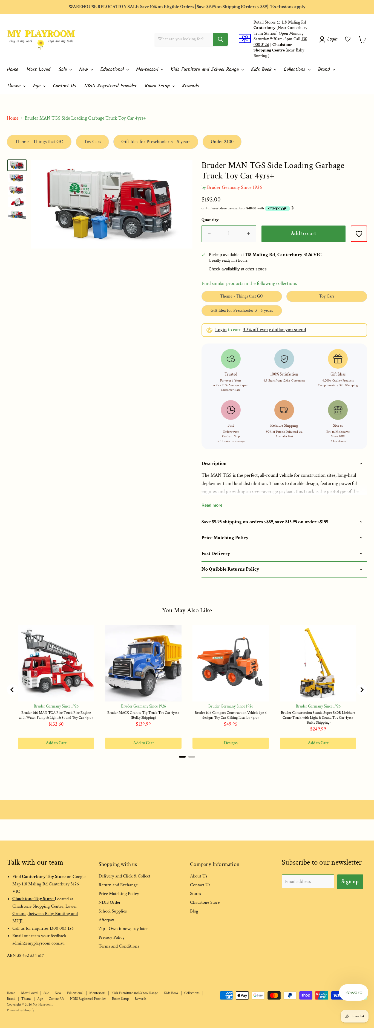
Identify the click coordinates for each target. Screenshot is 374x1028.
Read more (212, 505)
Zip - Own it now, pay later (123, 929)
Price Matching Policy (119, 894)
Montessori (148, 70)
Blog (194, 911)
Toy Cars (92, 141)
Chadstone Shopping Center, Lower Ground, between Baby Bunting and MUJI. (45, 913)
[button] (348, 39)
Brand (325, 70)
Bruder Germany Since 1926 (234, 187)
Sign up (350, 881)
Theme (14, 86)
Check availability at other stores (238, 269)
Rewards (190, 86)
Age (37, 86)
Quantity (210, 220)
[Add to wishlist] (359, 234)
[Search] (220, 39)
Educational (113, 70)
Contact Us (64, 86)
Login (221, 330)
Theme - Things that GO (39, 141)
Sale (64, 70)
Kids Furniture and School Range (206, 70)
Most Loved (38, 70)
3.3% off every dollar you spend (274, 330)
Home (12, 70)
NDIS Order (109, 902)
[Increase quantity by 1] (248, 233)
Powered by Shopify (20, 1010)
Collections (295, 70)
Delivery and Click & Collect (124, 876)
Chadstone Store (205, 902)
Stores (195, 894)
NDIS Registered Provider (110, 86)
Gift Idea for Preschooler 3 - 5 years (155, 141)
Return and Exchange (118, 885)
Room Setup (158, 86)
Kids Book (262, 70)
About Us (198, 876)
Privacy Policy (112, 937)
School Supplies (113, 911)
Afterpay (106, 920)
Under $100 (222, 141)
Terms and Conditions (119, 946)
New (84, 70)
